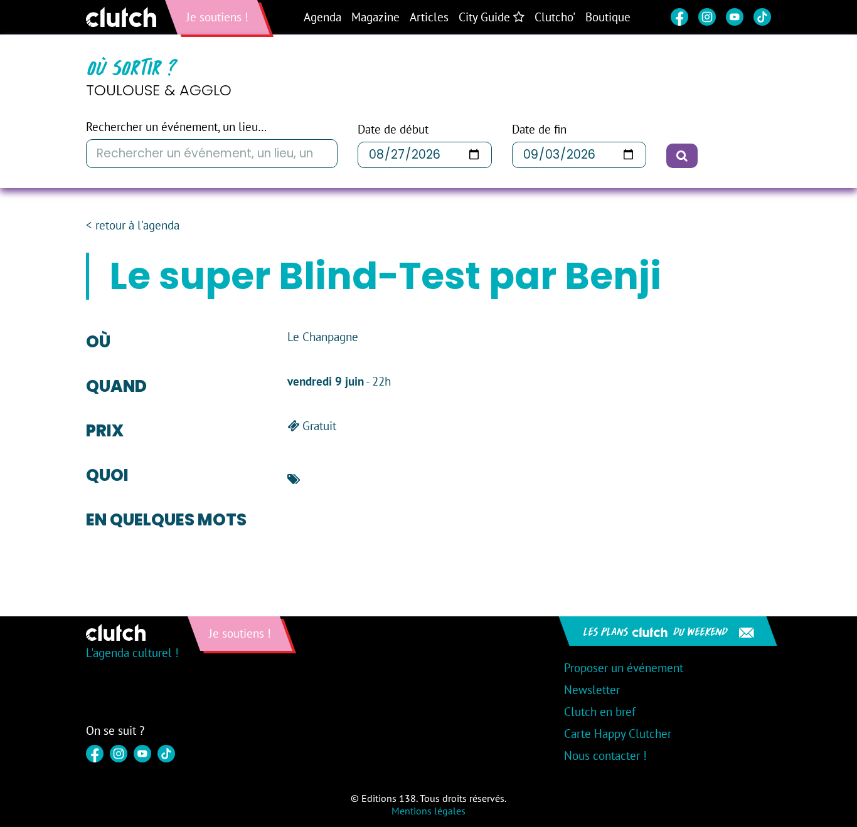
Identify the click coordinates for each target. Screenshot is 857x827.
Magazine (375, 16)
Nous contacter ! (605, 755)
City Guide (486, 16)
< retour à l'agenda (132, 225)
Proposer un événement (623, 667)
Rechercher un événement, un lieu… (176, 127)
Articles (429, 16)
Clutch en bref (600, 711)
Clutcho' (555, 16)
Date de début (393, 129)
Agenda (322, 16)
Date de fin (539, 129)
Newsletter (592, 689)
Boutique (608, 16)
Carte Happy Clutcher (617, 733)
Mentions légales (428, 810)
